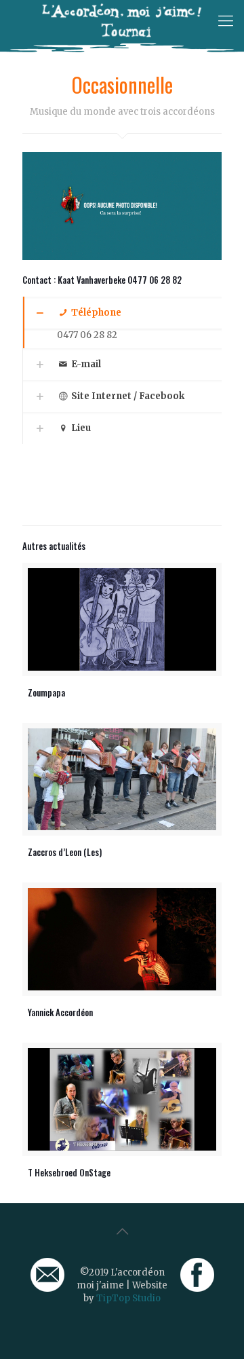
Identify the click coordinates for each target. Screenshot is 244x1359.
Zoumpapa (46, 692)
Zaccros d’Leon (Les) (65, 852)
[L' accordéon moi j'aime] (122, 20)
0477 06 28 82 (87, 335)
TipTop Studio (128, 1298)
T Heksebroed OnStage (69, 1172)
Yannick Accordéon (60, 1012)
